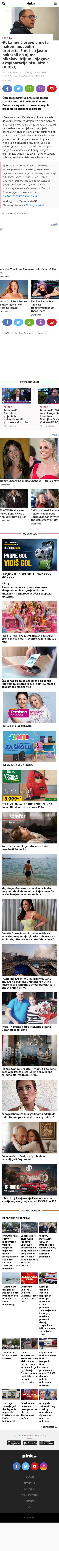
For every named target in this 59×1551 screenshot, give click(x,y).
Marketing (29, 1483)
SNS (7, 333)
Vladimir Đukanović (23, 333)
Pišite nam (30, 1501)
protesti (42, 333)
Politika (7, 38)
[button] (3, 402)
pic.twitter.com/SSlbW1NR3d (20, 196)
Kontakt (29, 1477)
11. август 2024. (34, 205)
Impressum (29, 1489)
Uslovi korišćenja (29, 1495)
